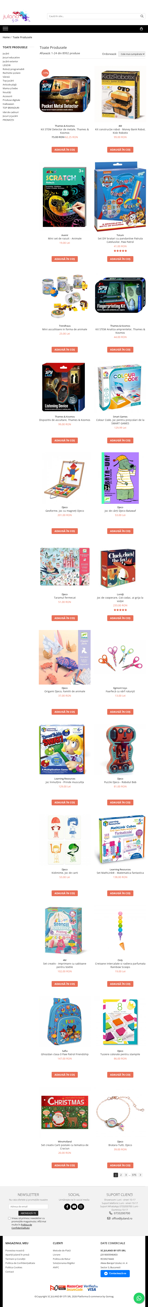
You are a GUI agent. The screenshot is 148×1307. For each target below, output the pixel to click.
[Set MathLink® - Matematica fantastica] (120, 840)
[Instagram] (81, 1207)
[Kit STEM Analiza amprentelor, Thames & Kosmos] (120, 297)
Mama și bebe (10, 88)
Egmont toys (120, 688)
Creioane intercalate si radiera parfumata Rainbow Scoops (120, 965)
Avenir (64, 235)
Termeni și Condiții (15, 1259)
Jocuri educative (11, 57)
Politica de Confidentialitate (22, 1226)
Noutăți (7, 92)
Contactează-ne (117, 1273)
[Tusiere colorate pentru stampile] (120, 1021)
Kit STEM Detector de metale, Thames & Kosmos (65, 131)
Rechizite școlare (11, 72)
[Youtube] (74, 1207)
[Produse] (6, 29)
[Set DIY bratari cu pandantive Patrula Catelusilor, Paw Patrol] (120, 197)
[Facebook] (67, 1207)
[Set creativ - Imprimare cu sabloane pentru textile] (65, 931)
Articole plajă (9, 84)
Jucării (6, 53)
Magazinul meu (16, 1243)
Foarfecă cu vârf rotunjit (120, 691)
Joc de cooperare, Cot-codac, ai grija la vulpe (120, 599)
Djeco (65, 507)
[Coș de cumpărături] (141, 28)
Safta (65, 1050)
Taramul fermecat (65, 597)
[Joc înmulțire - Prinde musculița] (65, 749)
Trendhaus (65, 325)
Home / (7, 37)
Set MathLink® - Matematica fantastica (120, 872)
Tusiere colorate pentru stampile (120, 1054)
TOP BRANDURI (11, 107)
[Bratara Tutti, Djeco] (120, 1112)
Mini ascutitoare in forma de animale (64, 329)
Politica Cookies (13, 1267)
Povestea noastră (14, 1250)
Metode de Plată (62, 1250)
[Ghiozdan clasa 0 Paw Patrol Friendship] (65, 1021)
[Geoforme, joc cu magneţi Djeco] (65, 478)
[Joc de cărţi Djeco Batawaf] (120, 478)
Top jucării (8, 80)
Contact (9, 1271)
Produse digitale (11, 100)
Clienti (58, 1243)
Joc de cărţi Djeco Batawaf (120, 510)
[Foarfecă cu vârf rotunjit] (120, 657)
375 (134, 1175)
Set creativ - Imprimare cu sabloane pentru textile (64, 965)
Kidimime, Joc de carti (65, 872)
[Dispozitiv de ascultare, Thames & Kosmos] (65, 387)
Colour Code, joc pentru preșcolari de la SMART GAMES (120, 421)
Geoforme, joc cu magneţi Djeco (64, 510)
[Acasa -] (21, 16)
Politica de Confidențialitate (20, 1263)
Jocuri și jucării (10, 116)
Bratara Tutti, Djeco (120, 1145)
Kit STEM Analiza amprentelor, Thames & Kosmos (120, 331)
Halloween (8, 104)
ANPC (56, 1267)
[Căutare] (142, 16)
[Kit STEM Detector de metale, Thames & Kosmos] (65, 94)
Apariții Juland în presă (17, 1254)
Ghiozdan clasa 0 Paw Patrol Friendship (65, 1054)
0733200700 (121, 1213)
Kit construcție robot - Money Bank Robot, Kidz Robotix (120, 131)
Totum (120, 235)
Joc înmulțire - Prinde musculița (65, 782)
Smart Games (120, 416)
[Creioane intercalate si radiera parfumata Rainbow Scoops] (120, 931)
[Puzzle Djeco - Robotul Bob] (120, 749)
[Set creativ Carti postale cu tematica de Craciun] (65, 1112)
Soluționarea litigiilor (64, 1263)
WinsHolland (65, 1141)
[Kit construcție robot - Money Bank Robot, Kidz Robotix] (120, 94)
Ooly (120, 960)
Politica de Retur (61, 1259)
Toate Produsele (22, 37)
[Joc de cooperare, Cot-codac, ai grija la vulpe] (120, 567)
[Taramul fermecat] (65, 567)
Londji (120, 594)
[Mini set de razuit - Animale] (65, 196)
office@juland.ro (121, 1218)
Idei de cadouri (11, 112)
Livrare (56, 1254)
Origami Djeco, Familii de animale (64, 691)
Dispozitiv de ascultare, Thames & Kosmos (64, 420)
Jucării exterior (10, 61)
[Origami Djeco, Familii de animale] (65, 657)
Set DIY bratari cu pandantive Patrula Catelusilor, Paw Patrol (120, 240)
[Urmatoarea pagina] (140, 1175)
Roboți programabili (13, 69)
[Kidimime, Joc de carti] (65, 840)
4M (120, 125)
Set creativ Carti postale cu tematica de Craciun (64, 1146)
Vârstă (6, 76)
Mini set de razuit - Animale (65, 238)
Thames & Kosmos (65, 125)
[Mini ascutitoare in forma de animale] (65, 297)
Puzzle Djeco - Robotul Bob (120, 782)
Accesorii (7, 96)
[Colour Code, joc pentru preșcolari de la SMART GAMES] (120, 387)
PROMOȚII (8, 120)
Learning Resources (64, 778)
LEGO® (7, 65)
